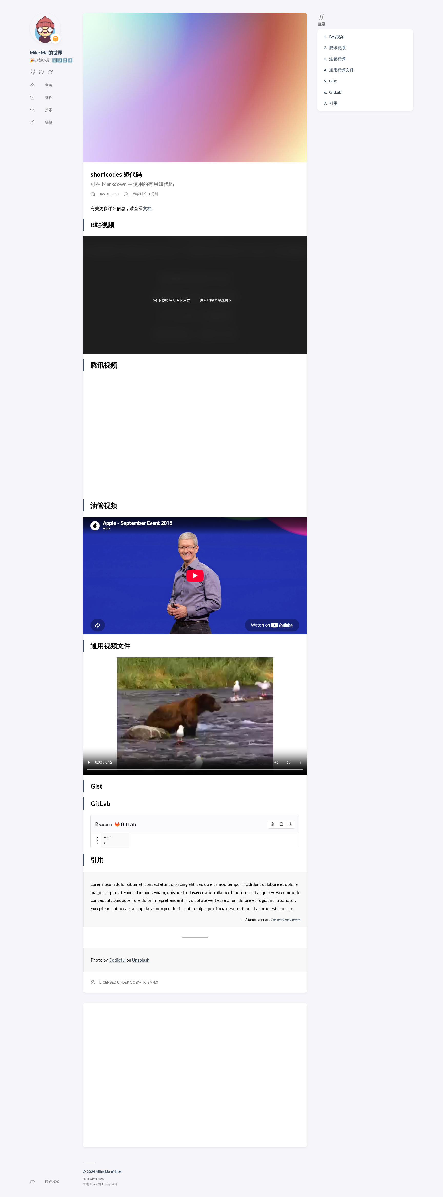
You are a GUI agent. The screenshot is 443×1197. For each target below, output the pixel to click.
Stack (93, 1184)
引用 (333, 103)
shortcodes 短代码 (116, 174)
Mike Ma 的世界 (46, 52)
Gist (333, 80)
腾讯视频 (337, 47)
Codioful (117, 960)
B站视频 (336, 36)
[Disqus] (194, 1075)
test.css (104, 825)
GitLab (335, 92)
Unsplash (140, 960)
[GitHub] (33, 73)
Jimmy (106, 1184)
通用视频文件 (341, 69)
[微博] (50, 73)
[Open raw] (281, 824)
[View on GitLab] (124, 825)
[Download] (290, 824)
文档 (147, 208)
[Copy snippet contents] (272, 824)
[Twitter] (41, 73)
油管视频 (337, 58)
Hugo (100, 1179)
